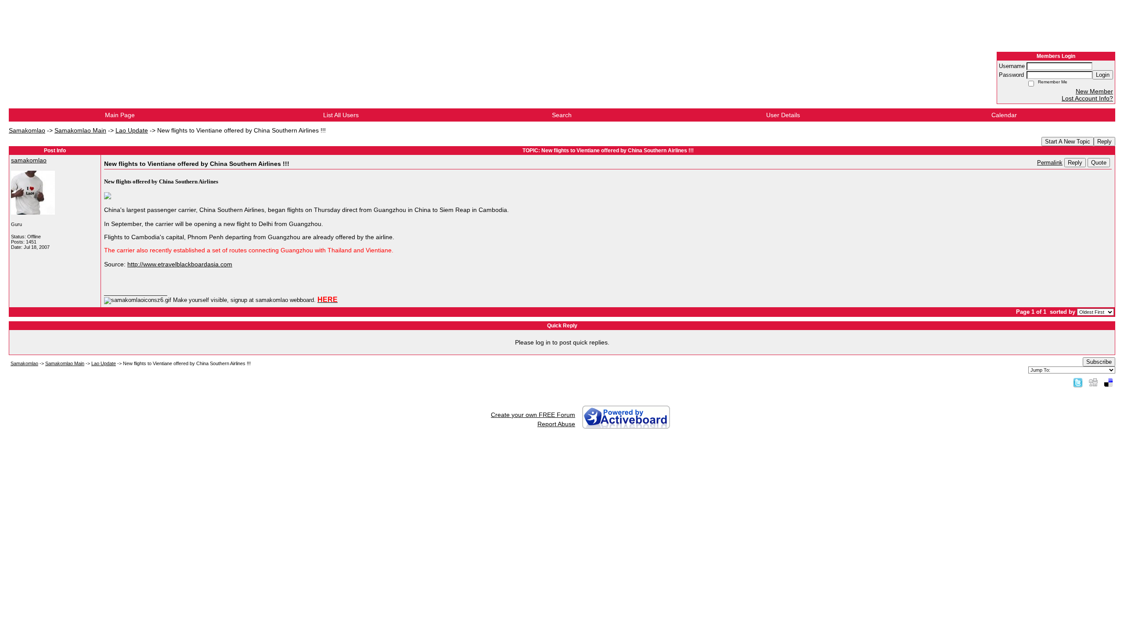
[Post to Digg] (1093, 382)
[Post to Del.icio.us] (1108, 382)
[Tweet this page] (1078, 382)
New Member (1094, 91)
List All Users (341, 114)
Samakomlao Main (80, 130)
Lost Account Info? (1087, 98)
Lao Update (131, 130)
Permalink (1050, 163)
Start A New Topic (1067, 141)
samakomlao (29, 160)
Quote (1098, 162)
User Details (783, 114)
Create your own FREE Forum (533, 414)
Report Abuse (556, 423)
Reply (1104, 141)
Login (1103, 75)
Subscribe (1099, 362)
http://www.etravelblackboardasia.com (179, 264)
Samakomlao (27, 130)
